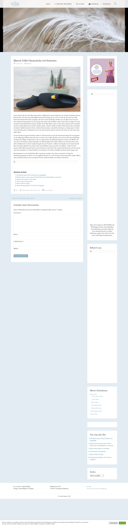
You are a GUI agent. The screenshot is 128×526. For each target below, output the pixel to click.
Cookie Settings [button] (113, 523)
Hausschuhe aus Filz (35, 190)
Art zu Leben (80, 4)
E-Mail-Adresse (19, 241)
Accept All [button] (122, 523)
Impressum (90, 488)
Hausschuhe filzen (96, 405)
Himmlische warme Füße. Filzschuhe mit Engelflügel (31, 175)
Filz (17, 190)
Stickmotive (106, 4)
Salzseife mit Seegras (76, 198)
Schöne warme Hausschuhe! (24, 181)
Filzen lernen (93, 394)
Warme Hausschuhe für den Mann (26, 179)
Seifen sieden (94, 414)
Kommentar (17, 213)
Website (16, 248)
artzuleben (28, 63)
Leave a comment (48, 190)
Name (16, 234)
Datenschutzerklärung (100, 488)
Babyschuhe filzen (96, 408)
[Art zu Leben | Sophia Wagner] (15, 4)
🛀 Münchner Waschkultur (63, 4)
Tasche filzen (95, 399)
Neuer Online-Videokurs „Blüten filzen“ (23, 198)
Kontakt (89, 486)
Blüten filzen (94, 402)
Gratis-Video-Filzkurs (97, 396)
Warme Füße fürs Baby (23, 183)
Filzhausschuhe (25, 190)
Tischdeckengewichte (96, 411)
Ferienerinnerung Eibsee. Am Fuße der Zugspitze (30, 185)
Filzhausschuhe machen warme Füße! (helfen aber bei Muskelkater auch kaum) (39, 177)
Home (48, 4)
